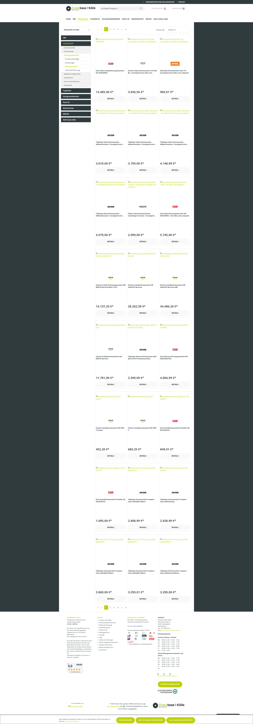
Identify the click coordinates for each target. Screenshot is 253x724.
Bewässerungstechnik (72, 74)
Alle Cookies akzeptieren (181, 720)
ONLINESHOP (68, 44)
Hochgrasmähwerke (71, 96)
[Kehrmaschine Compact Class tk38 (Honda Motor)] (175, 548)
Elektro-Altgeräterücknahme (108, 642)
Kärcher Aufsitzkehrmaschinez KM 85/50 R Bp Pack (109, 358)
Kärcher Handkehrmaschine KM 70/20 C (142, 429)
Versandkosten (113, 706)
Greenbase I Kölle (74, 617)
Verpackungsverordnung (107, 623)
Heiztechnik (68, 78)
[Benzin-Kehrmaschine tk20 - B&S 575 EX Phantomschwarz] (143, 333)
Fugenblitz (67, 90)
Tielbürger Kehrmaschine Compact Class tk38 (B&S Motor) (109, 572)
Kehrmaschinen (71, 66)
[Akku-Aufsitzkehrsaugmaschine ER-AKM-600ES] (111, 47)
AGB (100, 637)
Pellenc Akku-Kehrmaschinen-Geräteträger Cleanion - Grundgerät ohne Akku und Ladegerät (141, 215)
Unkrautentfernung (72, 70)
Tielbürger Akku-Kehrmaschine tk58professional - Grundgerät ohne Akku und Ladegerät (109, 215)
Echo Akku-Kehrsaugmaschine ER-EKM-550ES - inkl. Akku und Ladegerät (174, 215)
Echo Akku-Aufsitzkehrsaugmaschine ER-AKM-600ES (110, 72)
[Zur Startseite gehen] (81, 8)
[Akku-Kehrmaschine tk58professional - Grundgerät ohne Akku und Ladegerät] (111, 190)
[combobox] (119, 8)
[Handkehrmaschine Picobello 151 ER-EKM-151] (111, 476)
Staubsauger (70, 63)
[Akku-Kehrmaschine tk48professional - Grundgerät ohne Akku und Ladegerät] (175, 119)
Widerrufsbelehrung (106, 647)
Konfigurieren (125, 720)
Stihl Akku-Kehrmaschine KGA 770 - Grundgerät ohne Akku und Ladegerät (174, 72)
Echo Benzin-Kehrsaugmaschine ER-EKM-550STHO (174, 358)
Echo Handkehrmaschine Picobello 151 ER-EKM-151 (110, 500)
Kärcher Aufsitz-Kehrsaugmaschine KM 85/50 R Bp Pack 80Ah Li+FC (111, 286)
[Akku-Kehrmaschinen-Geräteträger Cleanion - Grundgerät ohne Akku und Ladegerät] (143, 190)
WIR (64, 38)
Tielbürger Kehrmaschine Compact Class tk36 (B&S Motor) (141, 500)
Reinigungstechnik (71, 55)
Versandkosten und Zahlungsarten (160, 2)
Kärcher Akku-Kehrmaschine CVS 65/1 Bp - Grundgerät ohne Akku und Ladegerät (142, 72)
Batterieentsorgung (105, 625)
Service (100, 617)
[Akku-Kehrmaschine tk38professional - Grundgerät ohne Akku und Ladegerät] (143, 119)
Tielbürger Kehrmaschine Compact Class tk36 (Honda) (173, 500)
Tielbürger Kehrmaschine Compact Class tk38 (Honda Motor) (173, 572)
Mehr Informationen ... (72, 721)
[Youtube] (166, 675)
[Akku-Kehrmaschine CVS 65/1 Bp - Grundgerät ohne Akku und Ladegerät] (143, 47)
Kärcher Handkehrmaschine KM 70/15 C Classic (110, 429)
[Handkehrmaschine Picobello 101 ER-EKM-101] (175, 405)
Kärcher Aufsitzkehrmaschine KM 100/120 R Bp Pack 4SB (172, 286)
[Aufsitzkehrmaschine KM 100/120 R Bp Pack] (143, 262)
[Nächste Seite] (122, 29)
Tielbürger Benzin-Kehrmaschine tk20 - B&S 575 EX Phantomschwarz (142, 358)
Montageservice (104, 632)
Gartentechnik (69, 48)
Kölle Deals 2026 (69, 120)
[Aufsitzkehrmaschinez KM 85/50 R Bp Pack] (111, 333)
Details (110, 99)
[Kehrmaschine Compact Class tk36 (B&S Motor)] (143, 476)
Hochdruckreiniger (72, 59)
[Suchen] (141, 8)
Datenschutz (103, 630)
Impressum (103, 650)
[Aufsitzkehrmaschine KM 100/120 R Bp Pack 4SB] (175, 262)
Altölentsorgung (104, 627)
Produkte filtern (71, 30)
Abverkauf (68, 85)
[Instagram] (173, 675)
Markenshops (68, 108)
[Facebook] (160, 675)
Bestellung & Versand (136, 617)
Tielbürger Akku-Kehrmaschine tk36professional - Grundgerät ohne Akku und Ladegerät (109, 143)
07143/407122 (165, 628)
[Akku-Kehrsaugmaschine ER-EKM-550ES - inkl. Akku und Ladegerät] (175, 190)
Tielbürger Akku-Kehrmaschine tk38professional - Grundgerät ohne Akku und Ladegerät (141, 143)
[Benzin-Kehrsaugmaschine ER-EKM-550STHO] (175, 333)
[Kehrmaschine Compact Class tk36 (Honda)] (175, 476)
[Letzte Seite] (126, 29)
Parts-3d (66, 102)
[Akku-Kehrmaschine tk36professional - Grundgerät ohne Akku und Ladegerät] (111, 119)
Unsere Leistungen (105, 620)
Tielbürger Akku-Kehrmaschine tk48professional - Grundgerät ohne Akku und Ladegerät (173, 143)
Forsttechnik (69, 51)
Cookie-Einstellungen (106, 640)
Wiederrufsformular (105, 645)
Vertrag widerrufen (170, 684)
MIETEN (66, 114)
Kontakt (181, 2)
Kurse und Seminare (71, 81)
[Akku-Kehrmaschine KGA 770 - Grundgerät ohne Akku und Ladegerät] (175, 47)
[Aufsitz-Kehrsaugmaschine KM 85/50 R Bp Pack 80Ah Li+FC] (111, 262)
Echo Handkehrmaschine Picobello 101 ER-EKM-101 (175, 429)
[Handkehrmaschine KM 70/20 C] (143, 405)
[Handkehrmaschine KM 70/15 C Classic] (111, 405)
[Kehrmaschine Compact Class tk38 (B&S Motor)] (111, 548)
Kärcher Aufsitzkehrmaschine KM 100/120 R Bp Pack (140, 286)
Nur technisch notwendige (150, 720)
